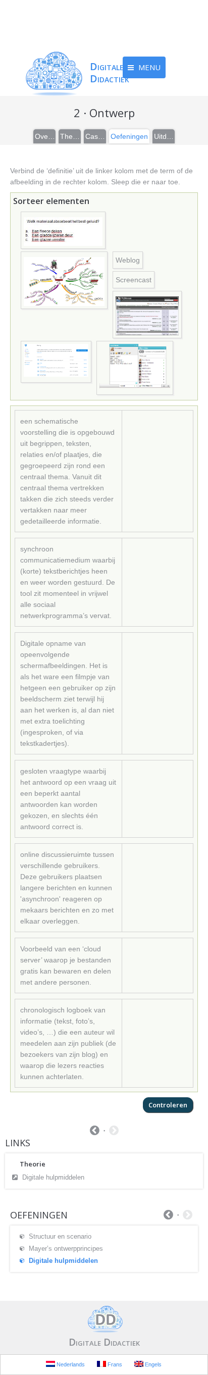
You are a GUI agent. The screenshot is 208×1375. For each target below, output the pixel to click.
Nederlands (70, 1364)
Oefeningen (129, 136)
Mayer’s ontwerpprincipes (66, 1248)
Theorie (70, 136)
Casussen (95, 136)
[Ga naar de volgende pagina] (114, 1132)
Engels (152, 1364)
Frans (114, 1364)
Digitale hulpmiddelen (53, 1177)
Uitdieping (164, 136)
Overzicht (45, 136)
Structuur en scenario (60, 1236)
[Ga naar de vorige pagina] (94, 1132)
